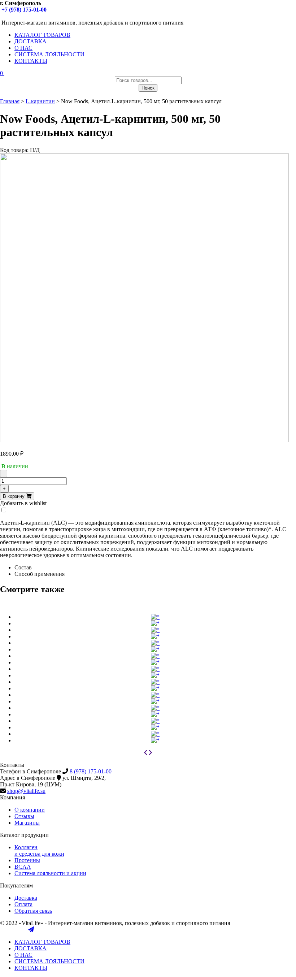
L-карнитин (40, 101)
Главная (9, 101)
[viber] (17, 16)
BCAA (22, 867)
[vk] (3, 16)
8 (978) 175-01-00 (91, 771)
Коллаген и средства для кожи (39, 850)
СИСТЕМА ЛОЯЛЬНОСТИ (49, 54)
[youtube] (10, 16)
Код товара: (14, 150)
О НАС (23, 48)
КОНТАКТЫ (30, 61)
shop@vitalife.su (26, 791)
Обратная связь (33, 911)
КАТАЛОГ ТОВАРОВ (42, 35)
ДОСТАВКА (30, 41)
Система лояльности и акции (50, 873)
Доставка (25, 898)
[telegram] (31, 16)
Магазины (27, 823)
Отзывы (24, 816)
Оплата (23, 904)
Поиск (148, 88)
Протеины (27, 860)
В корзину (14, 496)
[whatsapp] (24, 16)
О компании (29, 810)
